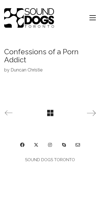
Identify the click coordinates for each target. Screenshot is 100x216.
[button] (92, 18)
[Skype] (63, 144)
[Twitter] (36, 144)
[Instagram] (50, 144)
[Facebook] (22, 144)
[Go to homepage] (30, 18)
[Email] (77, 144)
